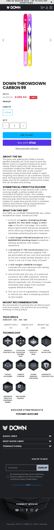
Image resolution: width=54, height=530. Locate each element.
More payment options (27, 148)
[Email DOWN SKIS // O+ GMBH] (22, 510)
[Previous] (3, 40)
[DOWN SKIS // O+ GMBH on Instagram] (32, 510)
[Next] (50, 40)
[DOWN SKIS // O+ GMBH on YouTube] (17, 510)
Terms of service (19, 485)
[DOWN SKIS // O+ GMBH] (13, 7)
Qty (5, 120)
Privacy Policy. (36, 485)
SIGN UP (42, 467)
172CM (7, 112)
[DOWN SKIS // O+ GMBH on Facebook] (27, 510)
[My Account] (46, 7)
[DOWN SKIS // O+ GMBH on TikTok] (37, 510)
